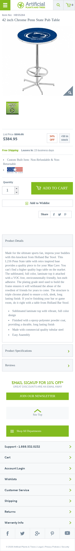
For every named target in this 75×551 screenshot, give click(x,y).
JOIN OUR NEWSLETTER (37, 396)
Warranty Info (14, 522)
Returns (10, 511)
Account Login (15, 468)
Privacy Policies (52, 547)
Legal (40, 547)
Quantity (8, 182)
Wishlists (11, 479)
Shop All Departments (29, 431)
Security (65, 547)
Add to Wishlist (40, 203)
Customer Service (17, 490)
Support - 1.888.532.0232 (22, 446)
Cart (7, 457)
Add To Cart (55, 188)
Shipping (11, 501)
